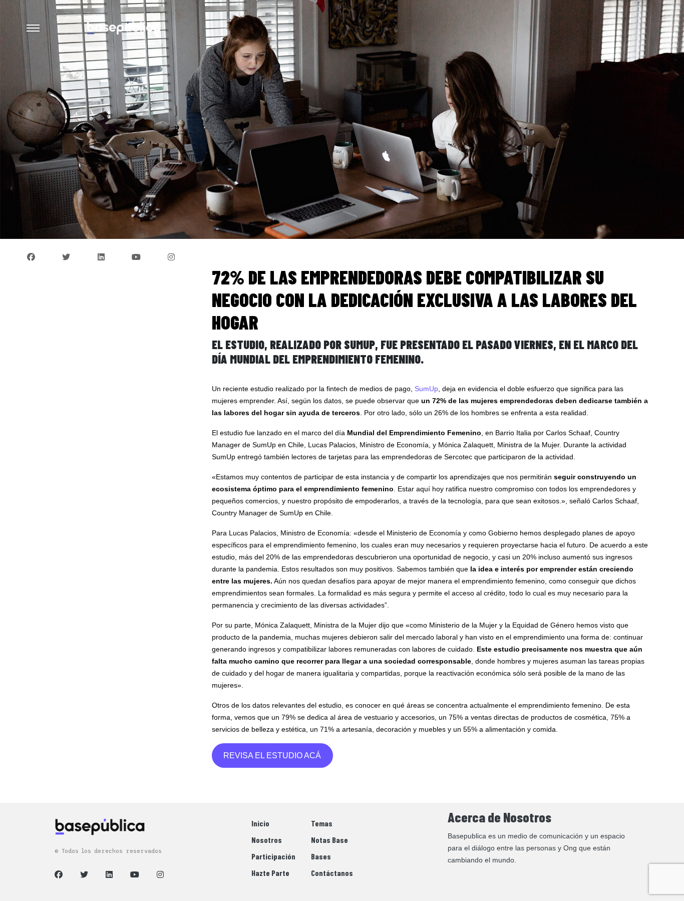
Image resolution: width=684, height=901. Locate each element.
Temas (321, 823)
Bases (321, 856)
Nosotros (266, 839)
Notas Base (329, 839)
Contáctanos (332, 872)
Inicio (260, 823)
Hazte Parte (270, 872)
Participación (273, 856)
